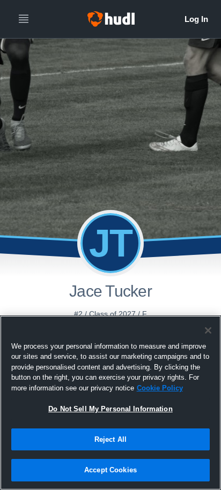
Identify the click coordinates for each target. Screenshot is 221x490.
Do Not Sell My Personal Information (110, 409)
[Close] (208, 330)
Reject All (110, 439)
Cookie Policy (160, 388)
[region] (110, 402)
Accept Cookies (110, 470)
